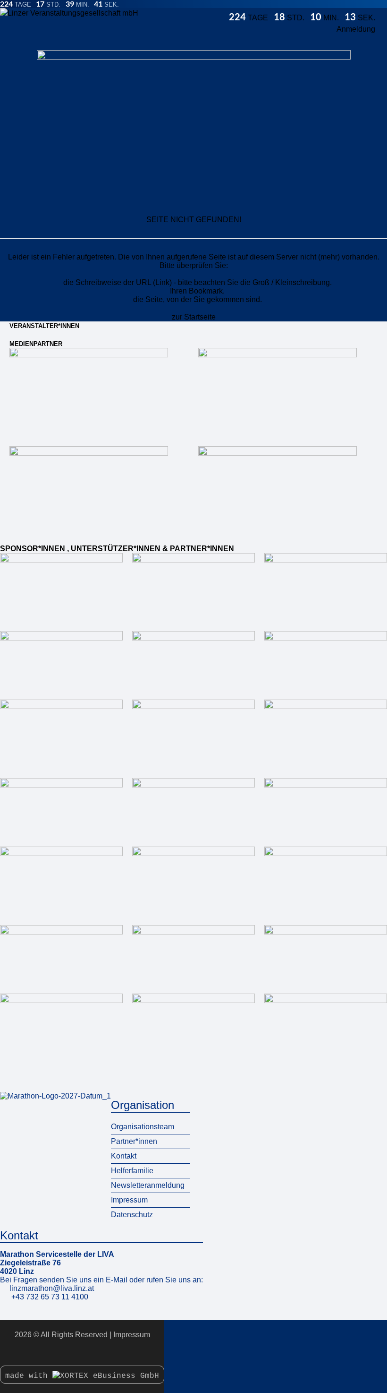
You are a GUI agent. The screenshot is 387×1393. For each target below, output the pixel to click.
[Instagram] (82, 1353)
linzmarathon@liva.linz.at (51, 1288)
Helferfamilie (132, 1171)
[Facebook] (72, 1353)
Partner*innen (134, 1141)
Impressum (129, 1200)
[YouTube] (92, 1353)
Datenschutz (132, 1215)
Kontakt (123, 1156)
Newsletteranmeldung (148, 1185)
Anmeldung (356, 29)
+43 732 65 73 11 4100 (49, 1297)
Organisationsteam (142, 1127)
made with (28, 1376)
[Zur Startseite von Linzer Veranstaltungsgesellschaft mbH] (114, 13)
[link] (88, 392)
